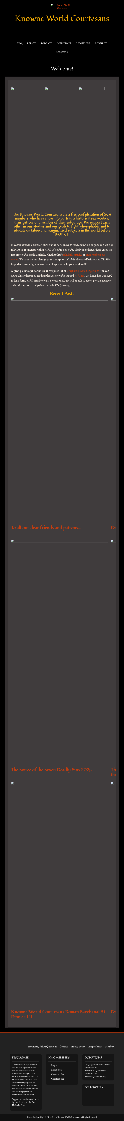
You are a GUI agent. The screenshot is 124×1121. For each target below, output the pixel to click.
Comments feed (57, 1074)
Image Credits (95, 1046)
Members (62, 52)
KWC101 (79, 276)
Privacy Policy (78, 1046)
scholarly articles (72, 255)
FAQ (19, 43)
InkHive (47, 1117)
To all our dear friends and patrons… (46, 528)
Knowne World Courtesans (62, 18)
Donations (64, 43)
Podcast (46, 43)
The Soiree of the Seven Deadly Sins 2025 (51, 770)
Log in (54, 1065)
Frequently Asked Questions (83, 271)
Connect (101, 43)
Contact (64, 1046)
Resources (83, 43)
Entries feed (56, 1070)
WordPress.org (57, 1079)
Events (31, 43)
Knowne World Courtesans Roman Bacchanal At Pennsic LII (58, 1014)
